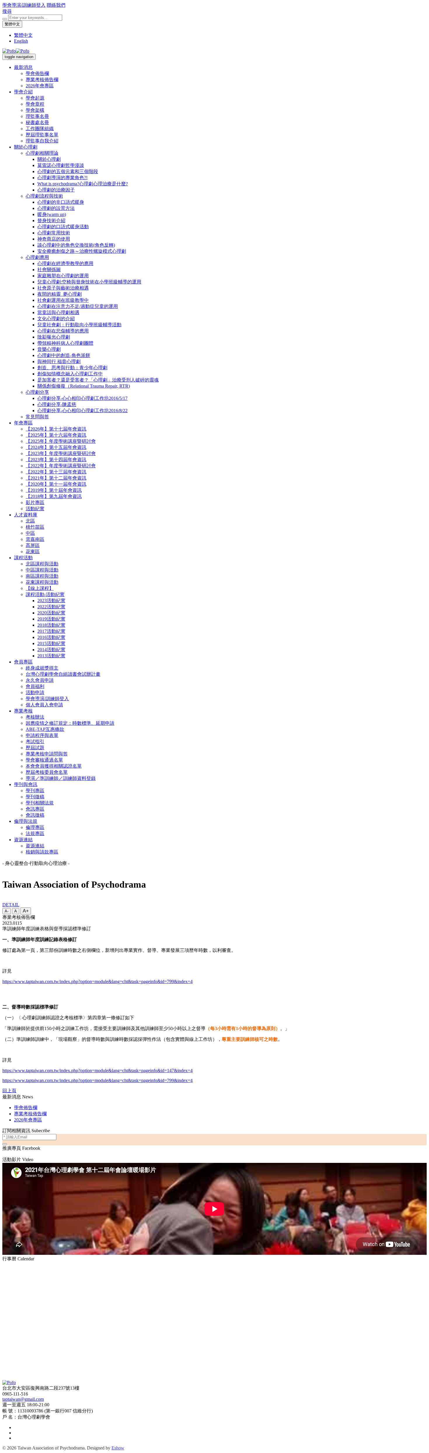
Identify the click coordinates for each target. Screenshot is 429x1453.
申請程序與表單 (42, 735)
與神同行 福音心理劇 (59, 361)
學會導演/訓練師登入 (24, 5)
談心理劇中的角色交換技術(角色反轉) (76, 245)
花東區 (33, 551)
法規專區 (35, 833)
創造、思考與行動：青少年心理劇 (72, 367)
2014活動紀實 (51, 649)
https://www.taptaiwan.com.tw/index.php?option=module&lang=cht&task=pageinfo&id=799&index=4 (97, 981)
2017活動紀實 (51, 631)
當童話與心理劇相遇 (58, 312)
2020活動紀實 (51, 612)
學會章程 (35, 104)
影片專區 (35, 502)
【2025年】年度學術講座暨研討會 (61, 441)
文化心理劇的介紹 (56, 318)
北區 (30, 520)
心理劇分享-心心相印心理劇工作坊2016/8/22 (82, 410)
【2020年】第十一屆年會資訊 (56, 484)
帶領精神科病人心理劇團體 (65, 343)
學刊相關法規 (40, 802)
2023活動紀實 (51, 600)
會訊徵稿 (35, 815)
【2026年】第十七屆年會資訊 (56, 428)
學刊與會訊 (25, 784)
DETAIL (10, 904)
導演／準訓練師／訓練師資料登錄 (61, 778)
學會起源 (35, 97)
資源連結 (23, 839)
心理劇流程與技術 (44, 196)
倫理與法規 (25, 821)
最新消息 (23, 67)
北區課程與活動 (42, 563)
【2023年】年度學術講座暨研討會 (61, 453)
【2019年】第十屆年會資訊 (54, 490)
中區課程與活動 (42, 569)
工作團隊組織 (40, 128)
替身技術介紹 (51, 220)
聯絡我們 (56, 5)
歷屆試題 (35, 747)
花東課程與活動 (42, 582)
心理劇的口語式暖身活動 (63, 226)
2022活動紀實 (51, 606)
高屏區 (33, 545)
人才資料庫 (25, 514)
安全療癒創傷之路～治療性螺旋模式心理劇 (81, 251)
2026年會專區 (40, 85)
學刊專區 (35, 790)
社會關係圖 (49, 269)
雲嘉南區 (35, 539)
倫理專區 (35, 827)
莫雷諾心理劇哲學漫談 (60, 165)
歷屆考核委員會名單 (47, 772)
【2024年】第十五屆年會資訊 (56, 447)
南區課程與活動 (42, 576)
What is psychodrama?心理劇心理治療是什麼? (82, 183)
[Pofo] (15, 50)
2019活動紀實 (51, 618)
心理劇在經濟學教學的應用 (65, 263)
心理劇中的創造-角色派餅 (63, 355)
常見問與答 (37, 416)
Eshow (117, 1447)
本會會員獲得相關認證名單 (54, 766)
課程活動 (23, 557)
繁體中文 (12, 24)
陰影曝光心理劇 (53, 336)
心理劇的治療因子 (56, 189)
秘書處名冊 (37, 122)
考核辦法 (35, 717)
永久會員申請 (40, 680)
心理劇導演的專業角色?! (62, 177)
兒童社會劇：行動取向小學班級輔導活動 (79, 324)
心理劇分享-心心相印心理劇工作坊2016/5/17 (82, 398)
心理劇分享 (37, 392)
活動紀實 (35, 508)
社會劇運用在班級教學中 (63, 300)
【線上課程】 (40, 588)
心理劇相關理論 (42, 153)
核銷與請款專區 (42, 851)
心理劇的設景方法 (56, 208)
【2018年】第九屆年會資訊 (54, 496)
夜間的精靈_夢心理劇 (59, 294)
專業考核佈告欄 (42, 79)
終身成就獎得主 (42, 667)
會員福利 (35, 686)
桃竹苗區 (35, 527)
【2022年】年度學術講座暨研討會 (61, 465)
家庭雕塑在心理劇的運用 (63, 275)
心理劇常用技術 (53, 232)
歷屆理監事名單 (42, 134)
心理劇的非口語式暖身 (60, 202)
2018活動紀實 (51, 625)
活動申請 (35, 692)
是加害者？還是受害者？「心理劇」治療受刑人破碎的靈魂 (98, 379)
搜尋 (7, 11)
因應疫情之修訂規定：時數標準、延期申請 (70, 723)
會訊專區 (35, 808)
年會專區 (23, 422)
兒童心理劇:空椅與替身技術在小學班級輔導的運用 (89, 281)
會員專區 (23, 661)
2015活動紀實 (51, 643)
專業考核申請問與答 (47, 753)
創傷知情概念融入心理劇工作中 (70, 373)
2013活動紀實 (51, 655)
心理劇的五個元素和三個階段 (67, 171)
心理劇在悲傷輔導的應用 (63, 330)
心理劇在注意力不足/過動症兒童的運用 (77, 306)
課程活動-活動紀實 (45, 594)
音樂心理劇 (49, 349)
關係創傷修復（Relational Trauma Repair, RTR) (83, 386)
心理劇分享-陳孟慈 (56, 404)
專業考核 (23, 710)
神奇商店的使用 (53, 238)
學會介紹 (23, 91)
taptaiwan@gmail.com (23, 1399)
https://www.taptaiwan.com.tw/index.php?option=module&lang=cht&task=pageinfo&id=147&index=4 (97, 1070)
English (21, 41)
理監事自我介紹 (42, 140)
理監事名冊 (37, 116)
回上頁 (9, 1090)
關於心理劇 (25, 146)
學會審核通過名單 (44, 759)
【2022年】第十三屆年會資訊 (56, 471)
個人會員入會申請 (44, 704)
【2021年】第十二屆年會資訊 (56, 477)
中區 (30, 533)
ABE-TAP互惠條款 (45, 729)
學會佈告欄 (37, 73)
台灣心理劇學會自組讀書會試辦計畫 (63, 674)
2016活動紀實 (51, 637)
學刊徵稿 (35, 796)
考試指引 (35, 741)
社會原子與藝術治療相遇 (63, 287)
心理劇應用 (37, 257)
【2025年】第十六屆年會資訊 (56, 435)
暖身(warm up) (51, 214)
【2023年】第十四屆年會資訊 (56, 459)
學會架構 (35, 110)
